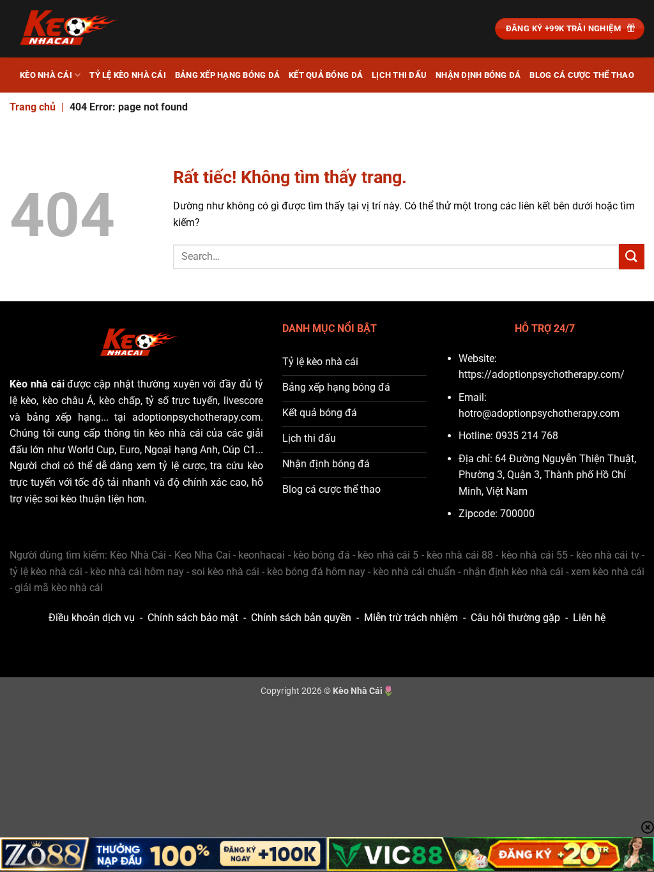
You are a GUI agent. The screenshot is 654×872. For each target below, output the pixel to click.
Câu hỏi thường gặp (515, 618)
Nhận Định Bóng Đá (478, 75)
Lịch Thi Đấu (399, 75)
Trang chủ (33, 107)
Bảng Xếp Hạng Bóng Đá (227, 75)
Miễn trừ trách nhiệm (411, 618)
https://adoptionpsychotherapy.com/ (542, 374)
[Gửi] (631, 256)
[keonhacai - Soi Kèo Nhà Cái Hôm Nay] (73, 28)
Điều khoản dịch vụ (92, 618)
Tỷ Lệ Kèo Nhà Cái (127, 75)
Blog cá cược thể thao (581, 75)
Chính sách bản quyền (301, 618)
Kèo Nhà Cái (46, 75)
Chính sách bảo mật (193, 618)
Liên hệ (589, 618)
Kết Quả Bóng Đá (326, 75)
